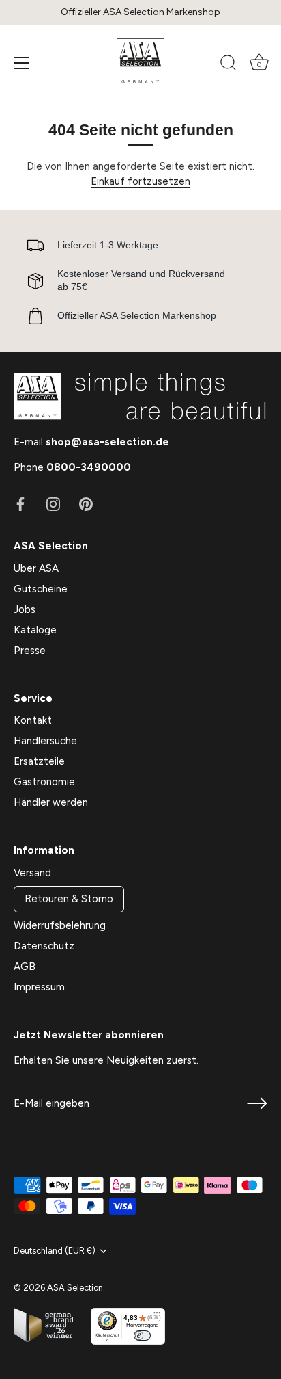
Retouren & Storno (69, 899)
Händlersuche (45, 741)
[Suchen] (228, 65)
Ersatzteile (39, 761)
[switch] (142, 1335)
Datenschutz (44, 946)
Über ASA (36, 568)
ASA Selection (75, 1288)
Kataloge (35, 630)
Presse (30, 650)
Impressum (39, 987)
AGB (24, 966)
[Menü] (22, 63)
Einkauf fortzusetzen (140, 181)
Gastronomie (44, 782)
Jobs (24, 609)
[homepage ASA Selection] (140, 62)
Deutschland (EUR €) (54, 1251)
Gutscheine (41, 589)
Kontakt (33, 720)
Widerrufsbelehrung (60, 925)
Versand (32, 873)
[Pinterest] (86, 503)
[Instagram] (53, 503)
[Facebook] (20, 503)
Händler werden (51, 802)
